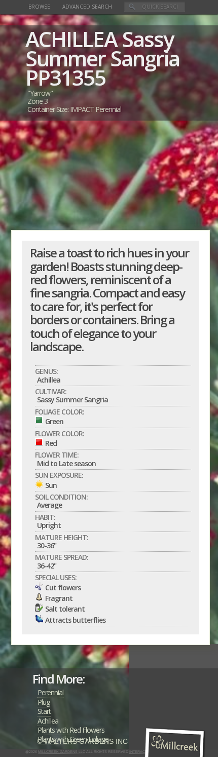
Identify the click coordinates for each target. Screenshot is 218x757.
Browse (39, 6)
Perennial (50, 692)
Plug (44, 702)
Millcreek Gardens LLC (61, 751)
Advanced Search (87, 6)
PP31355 (65, 77)
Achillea (48, 721)
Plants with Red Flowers (71, 730)
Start (44, 711)
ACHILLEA (71, 38)
